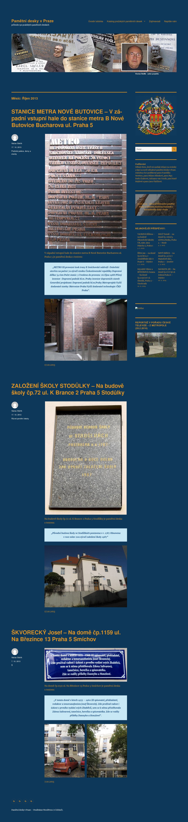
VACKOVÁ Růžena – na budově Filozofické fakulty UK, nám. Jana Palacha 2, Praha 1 (146, 240)
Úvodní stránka (95, 21)
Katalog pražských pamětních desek (124, 21)
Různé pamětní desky (20, 418)
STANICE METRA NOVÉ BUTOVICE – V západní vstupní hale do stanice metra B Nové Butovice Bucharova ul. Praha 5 (67, 118)
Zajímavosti (154, 21)
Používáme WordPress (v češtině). (48, 810)
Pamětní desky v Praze (32, 21)
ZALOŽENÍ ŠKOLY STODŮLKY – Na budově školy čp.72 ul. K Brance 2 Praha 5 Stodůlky (67, 389)
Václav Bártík (16, 143)
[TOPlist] (139, 308)
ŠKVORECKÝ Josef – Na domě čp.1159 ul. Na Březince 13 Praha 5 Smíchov (66, 635)
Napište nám (170, 21)
